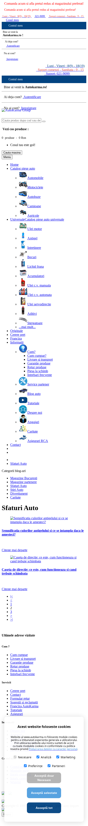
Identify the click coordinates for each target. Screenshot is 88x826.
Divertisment (19, 493)
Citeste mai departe (14, 550)
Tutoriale (16, 710)
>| (11, 619)
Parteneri (58, 766)
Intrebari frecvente (22, 674)
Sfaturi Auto (18, 463)
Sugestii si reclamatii (24, 702)
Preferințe (35, 766)
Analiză (46, 757)
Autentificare (13, 45)
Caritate (15, 497)
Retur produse (19, 666)
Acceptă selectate (44, 793)
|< (11, 596)
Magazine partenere (23, 482)
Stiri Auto (16, 489)
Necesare (24, 757)
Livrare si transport (23, 658)
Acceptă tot (44, 808)
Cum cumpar (19, 655)
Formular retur (20, 698)
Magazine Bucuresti (23, 478)
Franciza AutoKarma (24, 706)
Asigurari (16, 714)
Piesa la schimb (20, 670)
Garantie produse (21, 662)
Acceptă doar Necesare (44, 778)
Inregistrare (12, 59)
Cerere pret (17, 691)
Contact (15, 694)
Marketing (68, 757)
